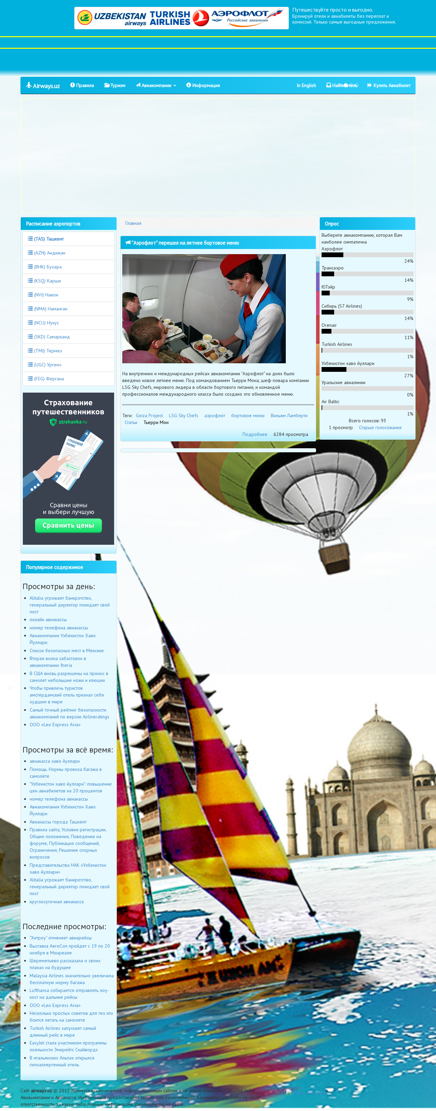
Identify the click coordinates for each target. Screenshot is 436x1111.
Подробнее (255, 434)
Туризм (117, 85)
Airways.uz (46, 86)
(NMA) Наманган (50, 309)
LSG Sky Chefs (183, 415)
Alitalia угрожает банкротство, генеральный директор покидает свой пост (70, 605)
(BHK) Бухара (47, 267)
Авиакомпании (156, 85)
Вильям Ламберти (289, 415)
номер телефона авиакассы (59, 628)
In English (306, 85)
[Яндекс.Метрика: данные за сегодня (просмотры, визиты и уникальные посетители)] (305, 1092)
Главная (133, 223)
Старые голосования (380, 427)
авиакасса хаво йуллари (55, 761)
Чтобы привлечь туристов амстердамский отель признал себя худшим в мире (67, 695)
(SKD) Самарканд (51, 337)
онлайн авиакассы (48, 619)
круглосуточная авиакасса (57, 901)
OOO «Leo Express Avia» (55, 724)
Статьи (131, 422)
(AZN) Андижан (49, 253)
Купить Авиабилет (391, 85)
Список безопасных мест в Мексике (67, 650)
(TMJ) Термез (47, 351)
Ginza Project (149, 415)
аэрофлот (214, 415)
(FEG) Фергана (48, 379)
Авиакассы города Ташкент (58, 822)
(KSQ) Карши (47, 281)
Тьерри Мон (156, 422)
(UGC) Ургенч (47, 365)
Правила (84, 85)
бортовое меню (248, 415)
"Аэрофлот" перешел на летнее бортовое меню (185, 242)
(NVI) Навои (45, 295)
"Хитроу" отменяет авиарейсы (61, 938)
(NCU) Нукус (46, 323)
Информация (205, 85)
